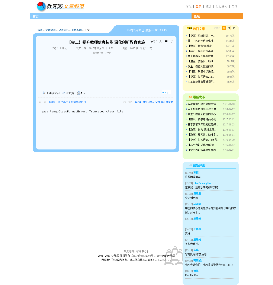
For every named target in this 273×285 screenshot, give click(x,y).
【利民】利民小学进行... (201, 71)
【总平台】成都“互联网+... (203, 145)
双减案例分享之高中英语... (203, 104)
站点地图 (129, 251)
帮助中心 (141, 251)
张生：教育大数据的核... (201, 66)
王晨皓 (197, 218)
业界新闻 (76, 30)
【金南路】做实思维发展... (203, 150)
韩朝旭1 (197, 260)
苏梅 (196, 172)
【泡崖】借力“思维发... (201, 46)
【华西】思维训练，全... (201, 35)
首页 (36, 16)
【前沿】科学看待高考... (201, 51)
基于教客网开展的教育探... (203, 124)
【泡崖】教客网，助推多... (203, 134)
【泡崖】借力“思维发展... (202, 129)
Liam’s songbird (202, 183)
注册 (209, 6)
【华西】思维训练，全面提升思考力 (153, 102)
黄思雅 (197, 193)
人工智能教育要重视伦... (201, 81)
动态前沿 (63, 30)
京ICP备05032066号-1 (143, 255)
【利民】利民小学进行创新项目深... (68, 102)
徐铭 (196, 271)
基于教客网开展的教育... (201, 56)
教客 (172, 255)
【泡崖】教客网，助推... (201, 61)
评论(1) (70, 93)
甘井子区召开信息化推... (201, 40)
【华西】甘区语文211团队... (203, 139)
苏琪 (196, 250)
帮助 (235, 6)
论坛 (189, 6)
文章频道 (50, 30)
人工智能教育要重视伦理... (203, 109)
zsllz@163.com (163, 260)
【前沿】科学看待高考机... (203, 119)
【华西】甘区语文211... (201, 76)
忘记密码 (222, 6)
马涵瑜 (197, 204)
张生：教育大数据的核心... (203, 114)
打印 (83, 93)
